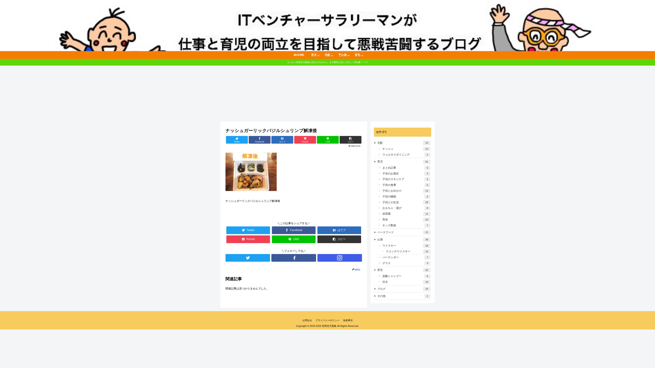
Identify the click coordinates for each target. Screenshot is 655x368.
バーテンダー (405, 257)
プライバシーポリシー (327, 320)
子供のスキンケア (405, 179)
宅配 (402, 142)
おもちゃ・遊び (405, 207)
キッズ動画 (405, 225)
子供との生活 (405, 202)
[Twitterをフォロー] (247, 258)
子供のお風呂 (405, 173)
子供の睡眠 (405, 196)
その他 (402, 296)
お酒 (402, 239)
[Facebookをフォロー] (293, 258)
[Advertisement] (327, 93)
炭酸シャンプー (405, 276)
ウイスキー (405, 245)
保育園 (405, 213)
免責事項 (348, 320)
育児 (402, 161)
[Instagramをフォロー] (339, 258)
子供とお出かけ (405, 190)
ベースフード (402, 232)
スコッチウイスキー (407, 251)
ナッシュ (405, 148)
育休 (405, 219)
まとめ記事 (405, 167)
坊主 (405, 281)
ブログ (402, 288)
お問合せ (307, 320)
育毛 (402, 270)
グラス (405, 263)
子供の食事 (405, 184)
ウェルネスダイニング (405, 154)
